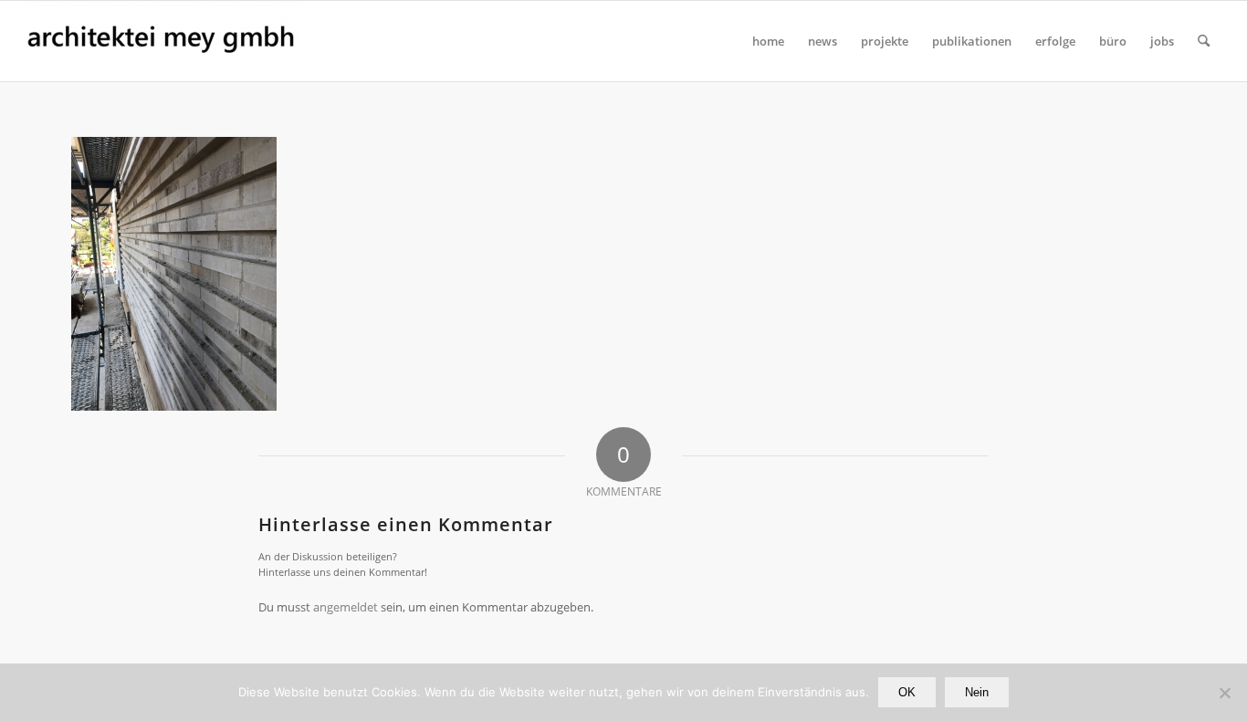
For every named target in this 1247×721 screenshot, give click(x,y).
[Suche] (1203, 41)
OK (907, 692)
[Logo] (162, 41)
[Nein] (1224, 693)
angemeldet (345, 607)
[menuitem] (768, 41)
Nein (977, 692)
